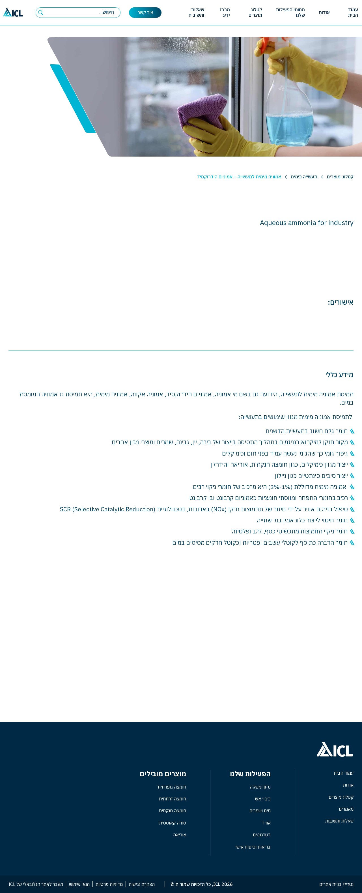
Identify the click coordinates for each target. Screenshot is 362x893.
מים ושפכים (260, 810)
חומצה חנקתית (172, 810)
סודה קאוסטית (172, 823)
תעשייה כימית (304, 177)
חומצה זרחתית (172, 799)
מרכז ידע (225, 12)
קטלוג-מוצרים (340, 177)
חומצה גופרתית (172, 787)
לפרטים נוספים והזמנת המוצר (181, 693)
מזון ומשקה (260, 787)
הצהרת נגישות (142, 884)
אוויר (266, 823)
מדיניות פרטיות (109, 884)
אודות (324, 12)
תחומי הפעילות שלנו (290, 12)
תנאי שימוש (79, 884)
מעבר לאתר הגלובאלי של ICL (35, 884)
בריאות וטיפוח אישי (253, 847)
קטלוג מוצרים (255, 12)
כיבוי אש (263, 799)
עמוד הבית (353, 12)
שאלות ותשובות (196, 12)
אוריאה (179, 835)
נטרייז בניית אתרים (336, 884)
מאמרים (346, 809)
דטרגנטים (262, 835)
